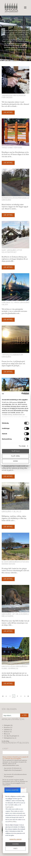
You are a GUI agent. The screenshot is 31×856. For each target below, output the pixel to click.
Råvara (7, 733)
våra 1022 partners (11, 402)
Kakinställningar (15, 839)
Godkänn (15, 844)
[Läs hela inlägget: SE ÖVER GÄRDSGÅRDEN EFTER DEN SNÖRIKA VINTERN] (15, 546)
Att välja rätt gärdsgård (11, 736)
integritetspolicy (9, 807)
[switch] (26, 428)
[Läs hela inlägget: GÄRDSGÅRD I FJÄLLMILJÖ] (15, 496)
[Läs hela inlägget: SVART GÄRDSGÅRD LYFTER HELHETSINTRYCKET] (15, 234)
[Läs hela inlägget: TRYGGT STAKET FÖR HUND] (15, 132)
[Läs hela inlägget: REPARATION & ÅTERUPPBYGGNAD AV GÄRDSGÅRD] (15, 182)
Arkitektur (8, 729)
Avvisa (15, 461)
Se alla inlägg (5, 741)
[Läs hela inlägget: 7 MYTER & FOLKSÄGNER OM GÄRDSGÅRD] (15, 339)
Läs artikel (8, 112)
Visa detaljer (22, 446)
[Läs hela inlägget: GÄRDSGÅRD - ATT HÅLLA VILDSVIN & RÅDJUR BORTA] (15, 598)
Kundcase (8, 727)
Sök (25, 715)
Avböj (15, 848)
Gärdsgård (8, 725)
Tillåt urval (15, 456)
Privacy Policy (12, 821)
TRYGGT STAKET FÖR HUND (12, 148)
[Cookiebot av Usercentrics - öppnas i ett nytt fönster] (22, 394)
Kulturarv (8, 731)
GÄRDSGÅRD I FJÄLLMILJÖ (11, 511)
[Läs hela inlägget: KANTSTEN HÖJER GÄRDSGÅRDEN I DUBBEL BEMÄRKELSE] (15, 651)
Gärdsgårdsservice (10, 738)
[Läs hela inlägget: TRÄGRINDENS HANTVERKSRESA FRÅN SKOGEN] (15, 80)
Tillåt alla (16, 451)
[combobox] (11, 715)
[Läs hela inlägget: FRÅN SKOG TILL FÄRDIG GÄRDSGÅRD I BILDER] (15, 287)
